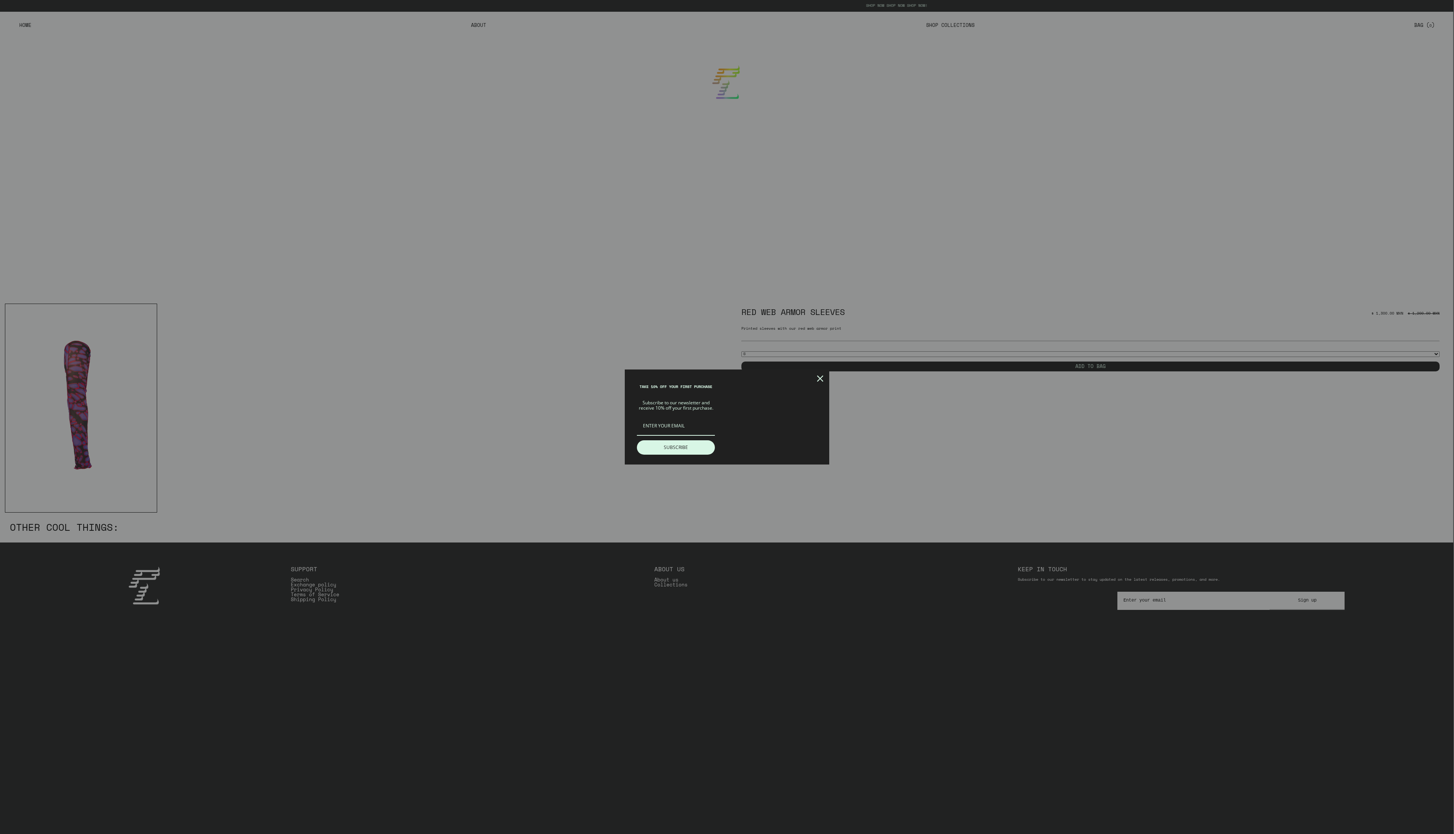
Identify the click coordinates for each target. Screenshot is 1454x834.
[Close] (820, 378)
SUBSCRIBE (676, 447)
